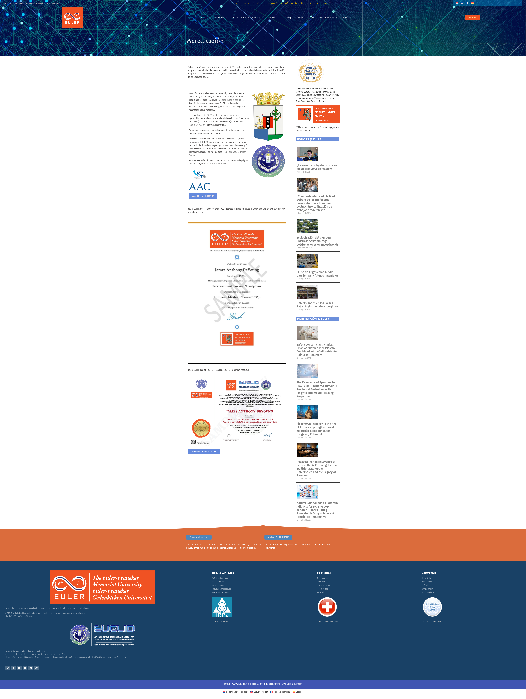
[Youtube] (25, 668)
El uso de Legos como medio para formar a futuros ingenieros (317, 273)
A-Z (237, 3)
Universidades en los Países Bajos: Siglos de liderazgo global (317, 304)
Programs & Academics (246, 17)
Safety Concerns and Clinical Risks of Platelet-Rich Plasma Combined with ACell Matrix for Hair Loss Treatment (317, 350)
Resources (312, 3)
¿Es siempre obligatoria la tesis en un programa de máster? (317, 166)
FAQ (289, 17)
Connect (273, 17)
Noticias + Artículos (333, 17)
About (203, 17)
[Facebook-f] (13, 668)
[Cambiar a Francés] (467, 3)
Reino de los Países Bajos (232, 100)
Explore (220, 17)
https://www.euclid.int (216, 163)
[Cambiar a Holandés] (456, 3)
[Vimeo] (30, 668)
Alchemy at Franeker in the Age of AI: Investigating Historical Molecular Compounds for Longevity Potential (317, 429)
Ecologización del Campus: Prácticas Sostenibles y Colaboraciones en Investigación (318, 241)
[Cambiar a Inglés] (462, 3)
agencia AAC (222, 106)
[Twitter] (7, 668)
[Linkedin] (19, 668)
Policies (257, 3)
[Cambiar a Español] (472, 3)
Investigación (305, 17)
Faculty (246, 3)
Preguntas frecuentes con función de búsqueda (285, 3)
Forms (326, 3)
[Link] (36, 668)
